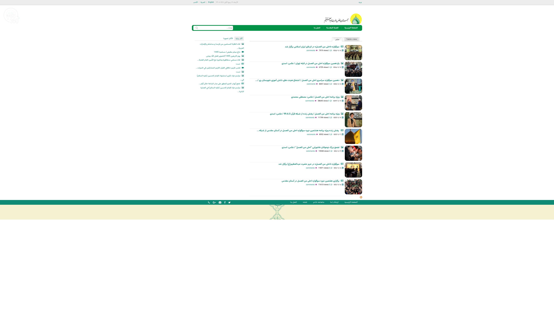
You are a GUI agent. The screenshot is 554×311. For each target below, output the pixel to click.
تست (238, 64)
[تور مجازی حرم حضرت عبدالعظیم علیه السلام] (11, 23)
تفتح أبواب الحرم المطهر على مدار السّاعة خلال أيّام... (219, 83)
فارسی (195, 2)
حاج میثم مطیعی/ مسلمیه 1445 (227, 52)
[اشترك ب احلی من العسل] (361, 197)
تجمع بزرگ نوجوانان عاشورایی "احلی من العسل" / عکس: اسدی (310, 147)
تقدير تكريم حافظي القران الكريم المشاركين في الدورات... (218, 67)
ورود (360, 2)
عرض (336, 39)
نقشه (305, 202)
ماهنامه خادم (318, 202)
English (211, 2)
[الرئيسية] (343, 15)
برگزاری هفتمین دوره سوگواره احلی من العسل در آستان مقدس (310, 181)
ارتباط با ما (334, 202)
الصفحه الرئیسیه (351, 202)
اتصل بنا (317, 27)
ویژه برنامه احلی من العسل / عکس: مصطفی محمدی (315, 97)
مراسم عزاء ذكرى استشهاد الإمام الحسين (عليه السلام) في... (220, 77)
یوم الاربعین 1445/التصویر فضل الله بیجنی (223, 56)
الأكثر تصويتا (228, 38)
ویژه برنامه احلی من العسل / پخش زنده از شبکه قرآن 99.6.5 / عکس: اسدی (304, 114)
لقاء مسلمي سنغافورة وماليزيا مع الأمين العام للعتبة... (218, 59)
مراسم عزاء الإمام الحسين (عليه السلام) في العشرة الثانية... (222, 89)
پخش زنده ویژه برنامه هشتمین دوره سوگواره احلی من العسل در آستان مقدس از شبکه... (298, 130)
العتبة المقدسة (332, 27)
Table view (351, 39)
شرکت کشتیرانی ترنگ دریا (10, 217)
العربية (203, 2)
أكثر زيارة (239, 38)
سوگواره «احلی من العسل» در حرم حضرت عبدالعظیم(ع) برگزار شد (308, 164)
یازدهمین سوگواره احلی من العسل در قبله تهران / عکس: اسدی (310, 63)
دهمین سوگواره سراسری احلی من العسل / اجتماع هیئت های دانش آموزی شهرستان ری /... (297, 80)
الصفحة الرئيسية (351, 27)
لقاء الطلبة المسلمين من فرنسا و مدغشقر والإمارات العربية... (222, 46)
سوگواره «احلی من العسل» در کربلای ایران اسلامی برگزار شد (312, 47)
